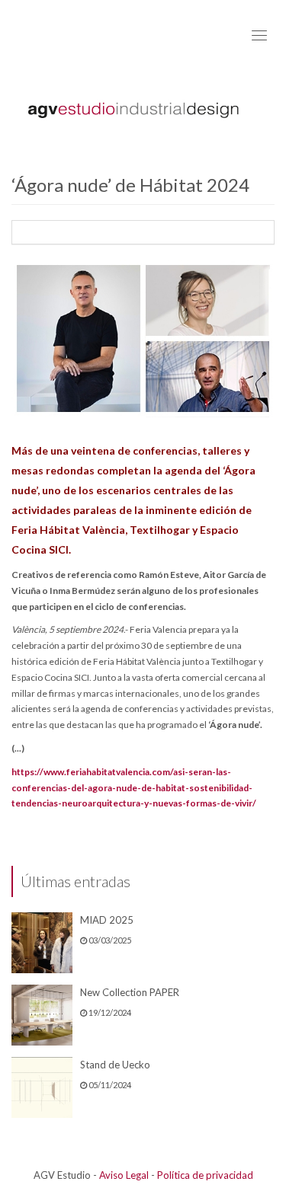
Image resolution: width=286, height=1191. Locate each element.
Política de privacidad (205, 1175)
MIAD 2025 (106, 920)
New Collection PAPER (129, 992)
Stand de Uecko (115, 1064)
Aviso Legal (124, 1175)
